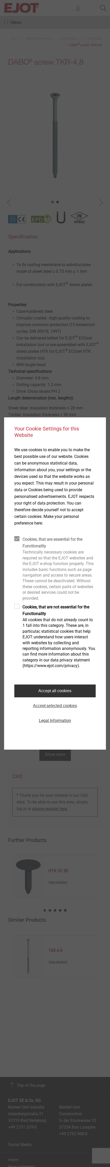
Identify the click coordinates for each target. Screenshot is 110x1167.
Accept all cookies (54, 691)
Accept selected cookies (55, 705)
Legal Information (55, 720)
